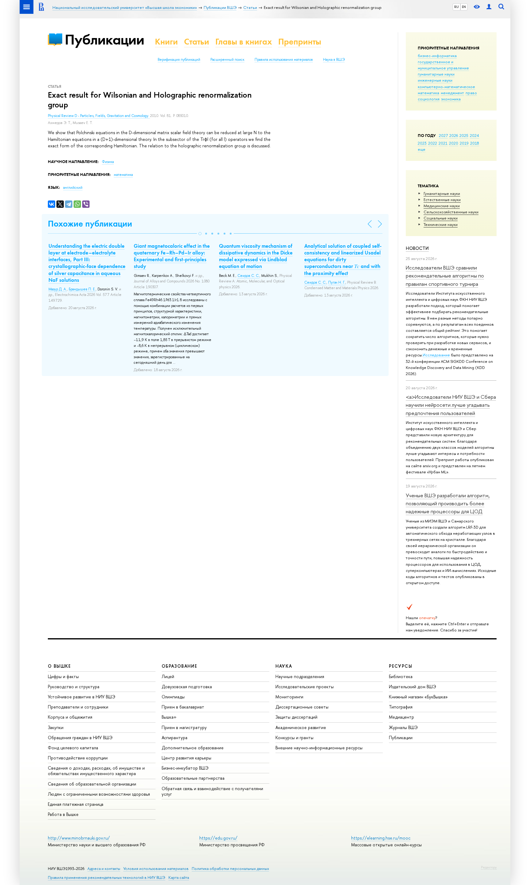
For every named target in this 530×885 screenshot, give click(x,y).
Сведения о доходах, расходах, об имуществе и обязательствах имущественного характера (96, 770)
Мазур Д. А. (57, 289)
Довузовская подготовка (187, 686)
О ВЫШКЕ (59, 666)
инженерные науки (435, 80)
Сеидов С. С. (248, 275)
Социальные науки (441, 218)
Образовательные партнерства (193, 778)
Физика (108, 161)
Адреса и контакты (103, 868)
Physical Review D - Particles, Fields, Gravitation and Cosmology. (99, 115)
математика (428, 92)
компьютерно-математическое (446, 86)
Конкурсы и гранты (294, 737)
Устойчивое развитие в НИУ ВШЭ (81, 697)
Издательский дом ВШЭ (412, 686)
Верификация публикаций (179, 59)
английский (73, 187)
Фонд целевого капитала (73, 748)
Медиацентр (401, 717)
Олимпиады (173, 697)
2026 (453, 135)
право (471, 92)
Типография (401, 707)
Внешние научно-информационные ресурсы (319, 748)
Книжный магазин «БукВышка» (418, 697)
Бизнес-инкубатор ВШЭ (185, 768)
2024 (474, 135)
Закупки (55, 727)
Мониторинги (289, 697)
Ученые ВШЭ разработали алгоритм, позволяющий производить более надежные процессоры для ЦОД (448, 503)
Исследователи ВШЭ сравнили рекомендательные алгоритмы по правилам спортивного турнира (445, 275)
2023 (422, 143)
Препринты (299, 41)
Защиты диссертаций (296, 717)
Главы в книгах (243, 41)
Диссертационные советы (301, 707)
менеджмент (452, 92)
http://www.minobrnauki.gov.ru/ (79, 838)
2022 (432, 143)
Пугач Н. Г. (336, 282)
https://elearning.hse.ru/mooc (380, 838)
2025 (463, 135)
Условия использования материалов (156, 868)
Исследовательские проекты (304, 686)
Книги (166, 41)
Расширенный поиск (227, 59)
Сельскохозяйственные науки (451, 212)
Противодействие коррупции (78, 758)
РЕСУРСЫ (400, 666)
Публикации (104, 39)
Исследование (436, 355)
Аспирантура (174, 737)
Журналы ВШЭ (403, 727)
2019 (464, 143)
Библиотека (401, 676)
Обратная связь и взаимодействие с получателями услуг (212, 791)
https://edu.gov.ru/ (218, 838)
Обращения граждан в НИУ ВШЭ (80, 737)
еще (421, 149)
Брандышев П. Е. (82, 289)
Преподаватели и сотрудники (78, 707)
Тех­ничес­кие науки (441, 224)
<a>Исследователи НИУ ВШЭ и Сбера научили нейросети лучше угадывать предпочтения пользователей (451, 405)
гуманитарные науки (436, 74)
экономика (451, 99)
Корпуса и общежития (70, 717)
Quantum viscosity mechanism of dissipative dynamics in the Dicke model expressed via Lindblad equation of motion (256, 256)
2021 (443, 143)
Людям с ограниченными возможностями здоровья (99, 794)
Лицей (168, 676)
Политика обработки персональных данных (230, 868)
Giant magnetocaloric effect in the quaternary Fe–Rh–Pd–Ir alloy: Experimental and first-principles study (172, 256)
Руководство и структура (73, 686)
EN (464, 7)
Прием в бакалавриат (183, 707)
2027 (443, 135)
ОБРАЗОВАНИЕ (179, 666)
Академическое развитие (300, 727)
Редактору (489, 867)
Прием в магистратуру (184, 727)
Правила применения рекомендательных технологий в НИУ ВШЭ (106, 877)
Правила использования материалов (284, 59)
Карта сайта (178, 877)
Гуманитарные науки (442, 193)
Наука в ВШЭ (334, 59)
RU (456, 7)
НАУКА (283, 666)
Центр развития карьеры (186, 758)
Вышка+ (169, 717)
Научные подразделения (299, 676)
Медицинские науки (442, 205)
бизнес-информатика (437, 55)
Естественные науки (442, 199)
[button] (200, 234)
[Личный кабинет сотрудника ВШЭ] (489, 7)
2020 (453, 143)
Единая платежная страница (75, 804)
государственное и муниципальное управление (443, 65)
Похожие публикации (90, 223)
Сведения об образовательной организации (92, 784)
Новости (417, 248)
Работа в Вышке (63, 814)
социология (429, 99)
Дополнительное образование (193, 748)
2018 (474, 143)
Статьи (196, 41)
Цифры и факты (63, 676)
